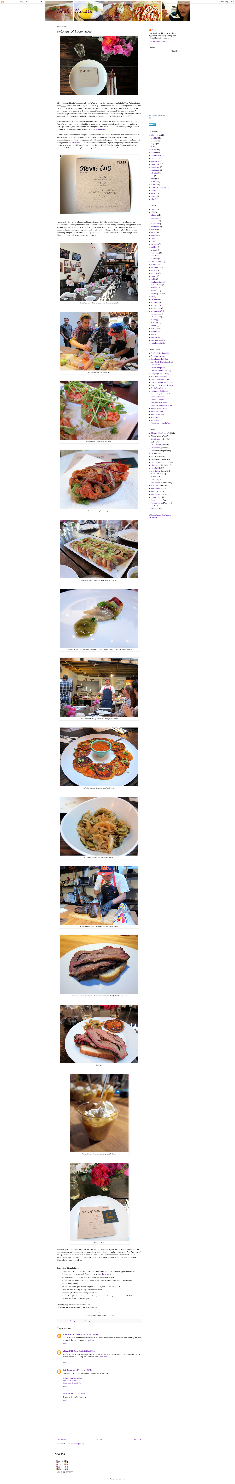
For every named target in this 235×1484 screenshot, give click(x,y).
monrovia (154, 291)
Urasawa (154, 497)
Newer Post (62, 1440)
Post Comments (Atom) (75, 1444)
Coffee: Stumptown (158, 368)
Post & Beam (156, 483)
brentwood (155, 227)
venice (153, 334)
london (153, 264)
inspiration (155, 170)
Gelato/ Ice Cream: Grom (160, 379)
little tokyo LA (156, 262)
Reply (65, 1343)
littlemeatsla (100, 129)
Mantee (153, 474)
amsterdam (155, 218)
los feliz (154, 270)
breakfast (154, 138)
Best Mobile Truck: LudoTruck (162, 362)
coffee (153, 147)
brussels (154, 229)
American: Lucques (158, 356)
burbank (154, 235)
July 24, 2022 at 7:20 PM (77, 1394)
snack (153, 193)
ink (152, 506)
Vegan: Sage (155, 420)
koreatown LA (156, 256)
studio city (154, 323)
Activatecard (67, 1370)
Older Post (137, 1440)
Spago (153, 491)
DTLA (153, 209)
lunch (153, 179)
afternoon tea (156, 135)
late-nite (154, 173)
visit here (91, 1340)
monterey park (156, 294)
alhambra (154, 215)
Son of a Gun (155, 488)
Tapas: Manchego (157, 414)
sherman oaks (156, 314)
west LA (154, 337)
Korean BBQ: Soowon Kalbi (161, 394)
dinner (67, 1321)
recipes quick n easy (158, 187)
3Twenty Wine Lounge (159, 433)
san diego (154, 302)
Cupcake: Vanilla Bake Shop (161, 371)
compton (154, 238)
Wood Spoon (155, 500)
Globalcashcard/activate (72, 1380)
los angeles (89, 1321)
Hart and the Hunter (158, 462)
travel (153, 196)
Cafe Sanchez (156, 445)
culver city (154, 241)
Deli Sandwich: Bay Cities (160, 353)
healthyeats (155, 167)
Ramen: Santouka (157, 400)
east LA (82, 1321)
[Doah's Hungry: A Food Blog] (150, 118)
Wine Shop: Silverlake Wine (161, 423)
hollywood (155, 253)
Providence (155, 485)
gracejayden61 (68, 1334)
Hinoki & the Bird (157, 465)
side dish (154, 190)
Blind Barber (155, 439)
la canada (154, 259)
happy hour (155, 164)
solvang (154, 320)
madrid (153, 276)
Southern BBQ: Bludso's (159, 408)
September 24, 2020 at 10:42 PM (87, 1334)
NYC (152, 212)
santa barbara (156, 308)
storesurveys (104, 1357)
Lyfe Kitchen (155, 471)
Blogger (122, 1479)
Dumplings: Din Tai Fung (160, 374)
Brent (65, 1394)
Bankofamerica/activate (72, 1383)
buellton (154, 232)
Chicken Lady (156, 448)
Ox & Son (154, 480)
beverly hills (155, 224)
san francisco (156, 305)
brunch (153, 141)
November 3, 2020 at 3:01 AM (85, 1351)
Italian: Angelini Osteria (159, 391)
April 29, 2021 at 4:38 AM (82, 1370)
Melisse (154, 477)
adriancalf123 (68, 1351)
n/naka (153, 509)
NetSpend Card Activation (72, 1378)
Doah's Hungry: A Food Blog (157, 115)
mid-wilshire (156, 288)
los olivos (154, 273)
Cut (152, 453)
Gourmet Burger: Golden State (162, 382)
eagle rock (155, 244)
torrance (154, 331)
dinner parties (74, 1321)
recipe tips (155, 182)
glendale (154, 250)
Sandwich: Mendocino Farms (161, 406)
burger (153, 144)
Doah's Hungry (75, 10)
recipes (153, 184)
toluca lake (155, 328)
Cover (104, 1274)
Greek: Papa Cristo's (158, 388)
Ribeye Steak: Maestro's (159, 403)
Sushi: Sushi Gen (157, 411)
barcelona (154, 221)
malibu (153, 279)
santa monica (156, 311)
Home (99, 1440)
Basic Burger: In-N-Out (159, 359)
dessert (153, 150)
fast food (154, 158)
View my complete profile (158, 41)
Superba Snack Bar (158, 494)
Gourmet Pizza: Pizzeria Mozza (162, 385)
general (154, 161)
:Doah (153, 30)
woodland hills (156, 343)
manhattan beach (157, 282)
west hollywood (157, 340)
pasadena (154, 299)
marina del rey (156, 285)
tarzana (154, 326)
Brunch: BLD (155, 365)
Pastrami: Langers (157, 397)
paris (153, 296)
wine (95, 1321)
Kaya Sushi (155, 468)
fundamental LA (157, 503)
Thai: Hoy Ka (155, 417)
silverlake (154, 317)
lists (152, 176)
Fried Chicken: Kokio (159, 376)
